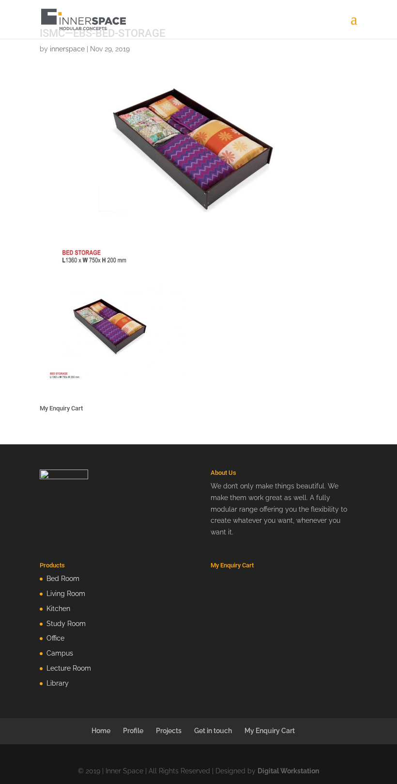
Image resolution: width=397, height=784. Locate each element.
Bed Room (62, 578)
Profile (133, 731)
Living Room (65, 593)
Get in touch (213, 731)
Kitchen (58, 608)
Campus (59, 653)
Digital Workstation (288, 771)
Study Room (66, 623)
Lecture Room (68, 668)
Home (101, 731)
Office (55, 638)
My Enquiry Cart (269, 731)
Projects (169, 731)
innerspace (67, 49)
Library (57, 683)
